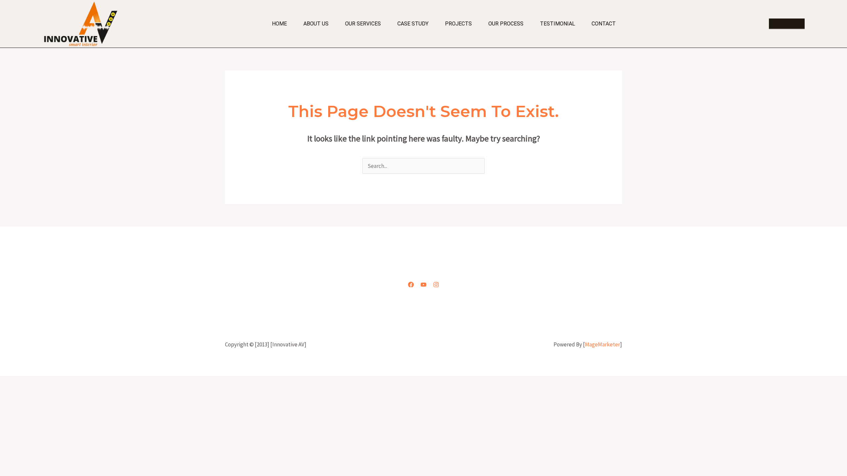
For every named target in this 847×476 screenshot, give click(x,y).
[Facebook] (411, 285)
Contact (604, 23)
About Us (316, 23)
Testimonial (557, 23)
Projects (458, 23)
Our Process (505, 23)
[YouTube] (423, 285)
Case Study (412, 23)
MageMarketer (602, 344)
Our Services (363, 23)
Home (279, 23)
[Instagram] (436, 285)
